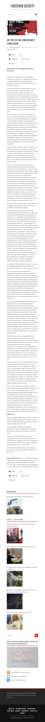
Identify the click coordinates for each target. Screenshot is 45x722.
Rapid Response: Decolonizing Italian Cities (20, 497)
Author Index (31, 708)
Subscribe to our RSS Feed (20, 672)
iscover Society (22, 5)
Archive (17, 711)
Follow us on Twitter (19, 676)
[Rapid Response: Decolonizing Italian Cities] (14, 506)
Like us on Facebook (18, 680)
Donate (22, 713)
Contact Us (33, 711)
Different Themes (28, 718)
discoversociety (15, 47)
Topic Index (10, 711)
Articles (9, 49)
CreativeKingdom (16, 718)
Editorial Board (21, 708)
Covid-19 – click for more (15, 519)
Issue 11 (14, 49)
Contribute (25, 711)
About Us (11, 708)
